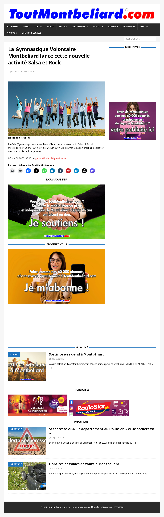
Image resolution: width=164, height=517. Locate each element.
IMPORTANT (82, 422)
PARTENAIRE (129, 26)
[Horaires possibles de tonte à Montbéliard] (27, 476)
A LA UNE (82, 347)
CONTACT (145, 26)
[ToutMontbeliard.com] (82, 21)
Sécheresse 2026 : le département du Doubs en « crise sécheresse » (102, 431)
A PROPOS (12, 32)
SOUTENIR (113, 26)
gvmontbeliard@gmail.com (50, 158)
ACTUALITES (12, 26)
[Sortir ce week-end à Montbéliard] (27, 366)
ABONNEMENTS (80, 26)
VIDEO (26, 26)
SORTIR (38, 26)
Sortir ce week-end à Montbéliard (77, 354)
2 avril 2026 (57, 468)
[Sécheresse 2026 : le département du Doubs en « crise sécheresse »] (27, 441)
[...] (50, 367)
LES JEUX (63, 26)
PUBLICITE (98, 26)
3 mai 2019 (17, 71)
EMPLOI (50, 26)
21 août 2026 (58, 358)
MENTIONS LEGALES (31, 32)
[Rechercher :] (140, 38)
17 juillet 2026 (58, 437)
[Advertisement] (136, 74)
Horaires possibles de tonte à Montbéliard (84, 464)
